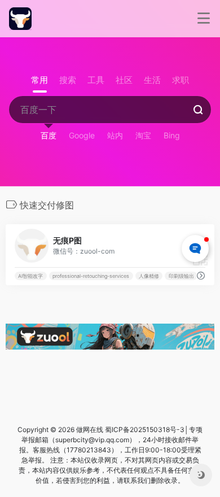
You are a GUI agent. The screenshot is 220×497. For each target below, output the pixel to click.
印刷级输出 (181, 276)
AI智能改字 (30, 276)
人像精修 (149, 276)
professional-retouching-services (90, 276)
